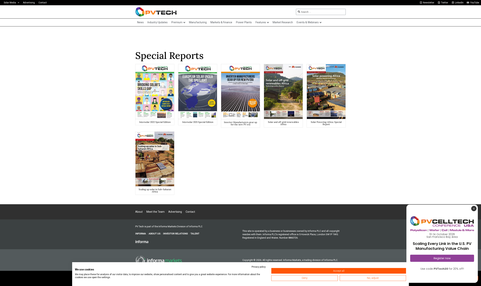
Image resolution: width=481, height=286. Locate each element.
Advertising (29, 2)
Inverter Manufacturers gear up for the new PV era (240, 123)
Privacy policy (259, 267)
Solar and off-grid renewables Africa (283, 123)
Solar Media (10, 2)
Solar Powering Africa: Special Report (326, 123)
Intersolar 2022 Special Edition (155, 122)
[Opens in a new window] (141, 241)
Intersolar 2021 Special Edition (197, 122)
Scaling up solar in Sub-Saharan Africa (155, 190)
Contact (43, 2)
